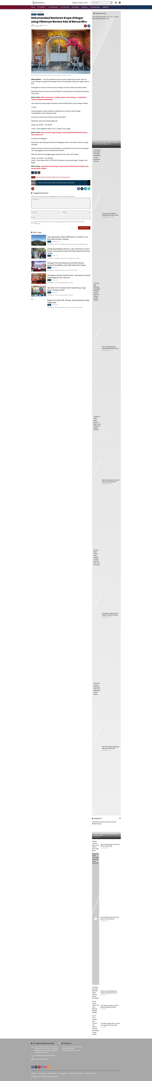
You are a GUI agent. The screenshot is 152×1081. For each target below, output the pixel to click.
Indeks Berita (53, 1073)
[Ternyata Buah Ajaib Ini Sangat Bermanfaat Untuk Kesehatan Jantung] (97, 215)
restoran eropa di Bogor (63, 177)
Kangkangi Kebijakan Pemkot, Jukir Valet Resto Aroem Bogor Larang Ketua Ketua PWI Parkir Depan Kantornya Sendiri (68, 251)
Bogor (49, 241)
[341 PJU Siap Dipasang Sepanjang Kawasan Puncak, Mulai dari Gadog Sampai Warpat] (97, 348)
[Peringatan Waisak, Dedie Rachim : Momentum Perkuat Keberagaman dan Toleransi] (38, 278)
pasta (39, 177)
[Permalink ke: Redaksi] (33, 26)
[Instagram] (45, 1067)
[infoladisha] (40, 2)
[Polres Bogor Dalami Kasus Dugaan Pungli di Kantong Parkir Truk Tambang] (97, 615)
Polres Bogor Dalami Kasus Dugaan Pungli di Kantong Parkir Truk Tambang (110, 614)
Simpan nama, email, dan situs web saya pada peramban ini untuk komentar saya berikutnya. (59, 222)
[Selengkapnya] (120, 818)
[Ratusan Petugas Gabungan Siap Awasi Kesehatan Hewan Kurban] (97, 748)
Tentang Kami (63, 1073)
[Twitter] (81, 188)
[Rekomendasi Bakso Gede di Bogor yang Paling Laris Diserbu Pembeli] (97, 482)
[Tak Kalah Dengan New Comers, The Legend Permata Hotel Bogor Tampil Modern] (95, 1025)
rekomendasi (49, 177)
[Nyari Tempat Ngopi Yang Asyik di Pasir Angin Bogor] (95, 846)
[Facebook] (78, 188)
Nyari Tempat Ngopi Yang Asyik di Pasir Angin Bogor (110, 845)
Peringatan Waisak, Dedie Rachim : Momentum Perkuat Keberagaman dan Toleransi (68, 276)
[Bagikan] (88, 25)
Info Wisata (40, 14)
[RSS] (49, 1067)
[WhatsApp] (88, 188)
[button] (111, 2)
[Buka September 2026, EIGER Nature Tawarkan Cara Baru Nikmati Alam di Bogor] (38, 240)
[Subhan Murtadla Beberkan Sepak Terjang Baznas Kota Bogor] (95, 992)
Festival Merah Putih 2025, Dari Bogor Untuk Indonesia (110, 918)
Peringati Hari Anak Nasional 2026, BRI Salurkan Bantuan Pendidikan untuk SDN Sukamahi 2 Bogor (66, 264)
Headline (34, 14)
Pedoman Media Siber (76, 1073)
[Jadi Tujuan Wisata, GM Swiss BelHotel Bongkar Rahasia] (95, 1007)
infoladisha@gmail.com (41, 1059)
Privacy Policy (42, 1073)
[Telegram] (85, 188)
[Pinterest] (39, 1067)
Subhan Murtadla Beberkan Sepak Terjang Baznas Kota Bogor (109, 992)
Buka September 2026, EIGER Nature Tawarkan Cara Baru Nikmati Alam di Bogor (67, 238)
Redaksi (37, 25)
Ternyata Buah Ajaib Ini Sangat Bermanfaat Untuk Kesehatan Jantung (110, 214)
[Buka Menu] (120, 3)
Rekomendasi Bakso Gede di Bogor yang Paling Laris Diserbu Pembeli (110, 481)
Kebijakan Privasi (91, 1073)
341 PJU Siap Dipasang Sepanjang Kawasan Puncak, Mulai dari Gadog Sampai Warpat (110, 347)
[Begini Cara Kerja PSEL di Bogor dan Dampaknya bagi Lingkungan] (38, 303)
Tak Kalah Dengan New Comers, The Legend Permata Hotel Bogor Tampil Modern (110, 1024)
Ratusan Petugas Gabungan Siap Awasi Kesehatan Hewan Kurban (110, 747)
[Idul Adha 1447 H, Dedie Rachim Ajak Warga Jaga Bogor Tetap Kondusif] (38, 291)
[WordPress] (42, 1067)
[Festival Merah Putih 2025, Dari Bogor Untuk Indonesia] (95, 919)
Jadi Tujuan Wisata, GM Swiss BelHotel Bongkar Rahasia (109, 1006)
